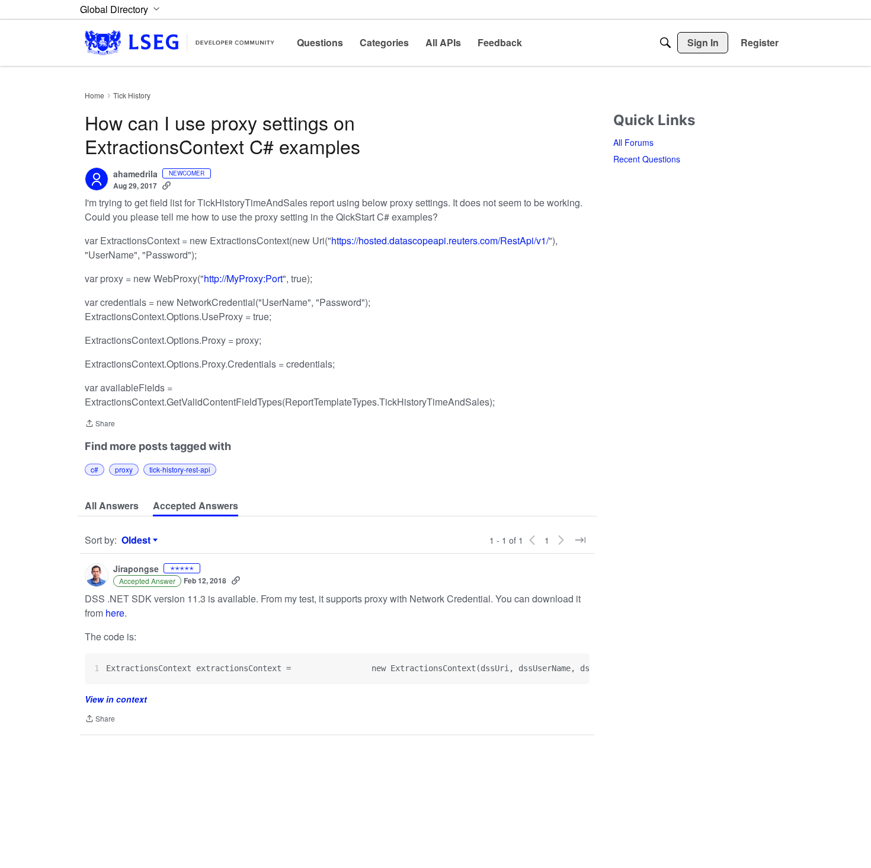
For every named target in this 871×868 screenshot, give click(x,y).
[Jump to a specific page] (580, 540)
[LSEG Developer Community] (179, 42)
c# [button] (94, 469)
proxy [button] (124, 469)
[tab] (112, 506)
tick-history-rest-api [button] (179, 469)
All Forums (633, 142)
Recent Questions (646, 159)
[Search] (665, 42)
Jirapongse (136, 569)
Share (100, 424)
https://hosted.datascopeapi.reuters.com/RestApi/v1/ (440, 240)
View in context (116, 699)
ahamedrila (135, 174)
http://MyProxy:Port (243, 278)
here (114, 613)
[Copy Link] (166, 185)
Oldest (137, 540)
